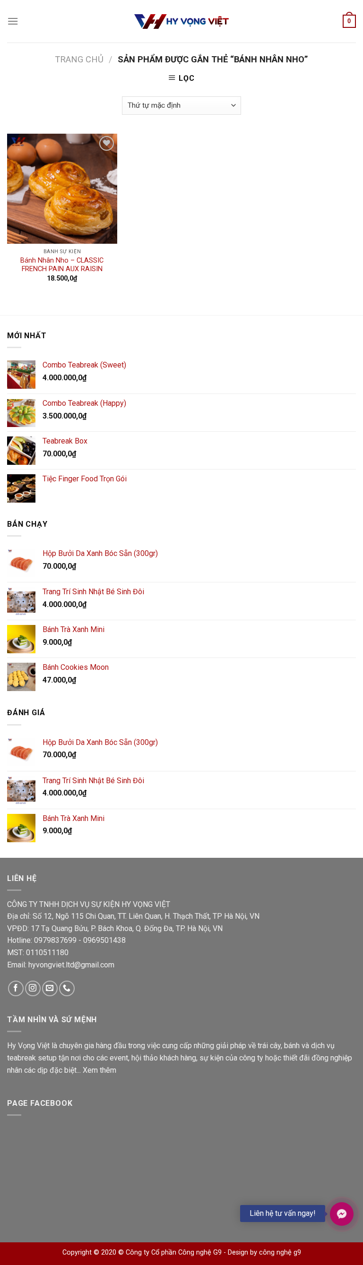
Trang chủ (79, 59)
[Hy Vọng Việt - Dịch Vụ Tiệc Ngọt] (181, 21)
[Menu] (12, 21)
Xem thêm (99, 1070)
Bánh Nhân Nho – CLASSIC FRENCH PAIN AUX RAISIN (62, 265)
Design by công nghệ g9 (264, 1252)
